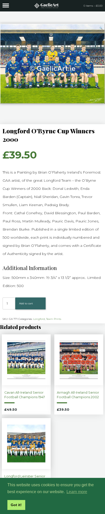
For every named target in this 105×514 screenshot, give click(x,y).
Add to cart (26, 303)
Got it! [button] (16, 505)
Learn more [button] (77, 492)
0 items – (93, 5)
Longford (39, 319)
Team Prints (53, 319)
